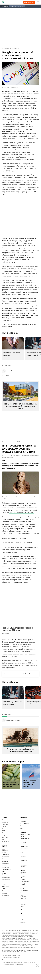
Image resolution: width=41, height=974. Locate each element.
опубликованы (7, 305)
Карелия (4, 891)
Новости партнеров (13, 761)
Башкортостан (6, 861)
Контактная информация (23, 859)
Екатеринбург (6, 854)
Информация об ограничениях (11, 955)
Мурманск (4, 893)
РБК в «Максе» (10, 333)
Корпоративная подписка (24, 841)
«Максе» (31, 673)
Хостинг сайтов (22, 887)
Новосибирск (5, 856)
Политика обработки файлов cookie (12, 964)
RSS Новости (24, 848)
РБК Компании (23, 901)
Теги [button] (9, 365)
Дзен (21, 828)
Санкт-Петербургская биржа (30, 950)
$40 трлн (31, 662)
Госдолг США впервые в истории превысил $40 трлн (17, 629)
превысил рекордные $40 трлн (21, 512)
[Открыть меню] (37, 2)
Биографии (5, 835)
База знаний (5, 837)
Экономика (5, 48)
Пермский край (6, 877)
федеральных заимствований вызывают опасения (19, 654)
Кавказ (3, 888)
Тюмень (4, 884)
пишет (4, 510)
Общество (5, 824)
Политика (4, 820)
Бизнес (4, 826)
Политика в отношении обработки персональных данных (19, 962)
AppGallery (23, 922)
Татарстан (4, 881)
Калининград (5, 867)
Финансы (4, 832)
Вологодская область (5, 864)
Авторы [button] (4, 365)
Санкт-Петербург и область (5, 850)
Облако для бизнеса (22, 877)
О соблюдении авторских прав (11, 957)
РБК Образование (5, 840)
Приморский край (5, 896)
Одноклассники (24, 823)
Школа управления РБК (23, 908)
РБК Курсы (23, 904)
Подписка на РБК (25, 838)
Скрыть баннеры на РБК (25, 835)
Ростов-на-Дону (6, 879)
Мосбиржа (18, 950)
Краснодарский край (6, 870)
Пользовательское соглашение (11, 960)
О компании (23, 855)
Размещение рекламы (23, 865)
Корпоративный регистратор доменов (23, 882)
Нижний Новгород (4, 874)
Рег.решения (23, 890)
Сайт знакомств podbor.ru (23, 896)
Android (22, 919)
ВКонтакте (23, 821)
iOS (21, 917)
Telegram (23, 826)
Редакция (23, 862)
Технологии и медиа (5, 829)
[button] (13, 348)
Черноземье (5, 886)
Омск (3, 859)
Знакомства (23, 892)
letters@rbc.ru (31, 945)
